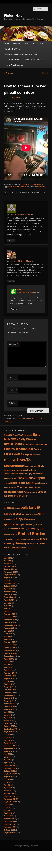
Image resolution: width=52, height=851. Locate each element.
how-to (29, 524)
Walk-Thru (10, 547)
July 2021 (8, 603)
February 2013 (10, 793)
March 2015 (8, 743)
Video (39, 184)
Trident (41, 543)
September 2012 (10, 801)
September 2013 (10, 773)
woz (33, 548)
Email (13, 390)
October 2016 (9, 706)
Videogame (33, 492)
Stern (29, 483)
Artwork (29, 435)
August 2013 (9, 776)
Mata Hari (7, 529)
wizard (29, 548)
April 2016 (8, 717)
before (33, 439)
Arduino (17, 508)
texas (32, 543)
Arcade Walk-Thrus (19, 435)
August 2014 (9, 751)
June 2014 (8, 757)
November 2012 (10, 799)
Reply (11, 240)
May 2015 (8, 740)
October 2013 (9, 771)
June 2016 (8, 715)
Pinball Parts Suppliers (32, 59)
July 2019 (8, 661)
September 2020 (10, 625)
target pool (24, 543)
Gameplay (26, 454)
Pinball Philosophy (25, 474)
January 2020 (9, 644)
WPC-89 (18, 495)
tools (17, 186)
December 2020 (10, 616)
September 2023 (10, 574)
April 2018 (8, 684)
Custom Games (41, 444)
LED (37, 524)
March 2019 (8, 670)
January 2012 (9, 821)
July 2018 (8, 681)
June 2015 (8, 737)
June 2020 (8, 633)
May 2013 (8, 785)
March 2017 (8, 701)
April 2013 (8, 788)
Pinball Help (13, 15)
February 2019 (10, 673)
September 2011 (10, 832)
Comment (13, 344)
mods (21, 528)
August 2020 (9, 628)
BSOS (16, 513)
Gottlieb (10, 460)
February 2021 (10, 614)
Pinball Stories (26, 478)
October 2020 (9, 622)
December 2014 (10, 745)
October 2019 (9, 653)
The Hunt (23, 487)
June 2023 (8, 580)
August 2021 (9, 600)
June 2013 (8, 782)
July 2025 (8, 558)
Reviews (7, 483)
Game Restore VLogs (12, 49)
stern (7, 543)
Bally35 (24, 439)
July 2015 (8, 734)
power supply (25, 539)
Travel (37, 487)
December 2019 (10, 647)
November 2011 (10, 827)
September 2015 (10, 729)
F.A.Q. (26, 43)
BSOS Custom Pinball (12, 59)
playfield (16, 539)
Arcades (8, 434)
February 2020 (10, 642)
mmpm (14, 528)
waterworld (21, 547)
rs (13, 186)
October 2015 (9, 726)
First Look (12, 454)
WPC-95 (25, 496)
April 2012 (8, 813)
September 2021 (10, 597)
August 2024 (9, 569)
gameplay (31, 519)
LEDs (41, 525)
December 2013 (10, 765)
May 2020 (8, 636)
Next (45, 73)
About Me (16, 43)
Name (13, 377)
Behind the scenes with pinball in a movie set (21, 54)
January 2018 (9, 689)
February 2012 (10, 818)
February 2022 (10, 591)
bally (25, 507)
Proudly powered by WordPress (26, 845)
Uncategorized (13, 492)
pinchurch (8, 539)
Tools (31, 487)
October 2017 (9, 692)
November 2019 (10, 650)
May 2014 (8, 760)
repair (43, 539)
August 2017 (9, 698)
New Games (16, 470)
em (41, 513)
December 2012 (10, 796)
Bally (36, 434)
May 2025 (8, 560)
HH (23, 524)
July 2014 (8, 754)
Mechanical (31, 466)
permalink (41, 186)
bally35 (34, 507)
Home (7, 43)
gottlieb (10, 524)
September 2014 (10, 748)
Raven (33, 539)
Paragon (34, 528)
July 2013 (8, 779)
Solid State (17, 483)
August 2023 (9, 577)
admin (23, 186)
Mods (41, 466)
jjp (33, 525)
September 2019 (10, 656)
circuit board (25, 514)
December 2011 (10, 824)
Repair (40, 477)
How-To (33, 184)
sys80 (15, 543)
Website (12, 403)
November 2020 (10, 619)
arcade (10, 507)
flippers (21, 519)
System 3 (43, 483)
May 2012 (8, 810)
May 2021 (8, 605)
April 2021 (8, 608)
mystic (27, 529)
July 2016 (8, 712)
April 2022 (8, 588)
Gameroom (36, 455)
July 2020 (8, 631)
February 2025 (10, 566)
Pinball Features (11, 473)
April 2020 (8, 639)
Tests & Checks (10, 487)
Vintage (42, 491)
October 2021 (9, 594)
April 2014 (8, 762)
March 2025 (8, 563)
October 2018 (9, 675)
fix (14, 519)
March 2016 (8, 720)
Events (37, 449)
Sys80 (37, 483)
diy (10, 186)
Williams (8, 495)
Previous (8, 73)
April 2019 (8, 667)
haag (19, 524)
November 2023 (10, 572)
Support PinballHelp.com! (14, 65)
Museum (7, 470)
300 (5, 508)
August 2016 (9, 709)
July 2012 (8, 804)
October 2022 (9, 586)
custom (35, 514)
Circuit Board (13, 444)
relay (37, 539)
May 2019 (8, 664)
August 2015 (9, 731)
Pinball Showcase (10, 478)
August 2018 (9, 678)
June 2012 (8, 807)
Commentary (28, 444)
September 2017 (10, 695)
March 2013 (8, 790)
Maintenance (14, 465)
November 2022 (10, 583)
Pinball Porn (38, 473)
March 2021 (8, 611)
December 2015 (10, 723)
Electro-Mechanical (18, 448)
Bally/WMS (26, 184)
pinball (41, 529)
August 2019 (9, 659)
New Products (29, 470)
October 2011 (9, 830)
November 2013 (10, 768)
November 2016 (10, 703)
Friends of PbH (37, 43)
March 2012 (8, 816)
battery (8, 514)
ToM (36, 544)
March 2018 (8, 687)
